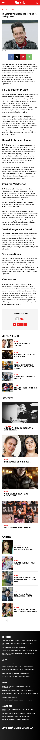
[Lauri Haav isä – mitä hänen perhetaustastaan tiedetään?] (7, 594)
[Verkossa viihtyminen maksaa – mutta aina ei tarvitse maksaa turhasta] (7, 365)
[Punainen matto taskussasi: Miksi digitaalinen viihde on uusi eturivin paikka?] (7, 578)
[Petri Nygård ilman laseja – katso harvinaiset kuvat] (7, 354)
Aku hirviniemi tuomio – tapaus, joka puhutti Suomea (17, 690)
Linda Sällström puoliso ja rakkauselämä (14, 647)
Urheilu (7, 525)
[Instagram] (18, 324)
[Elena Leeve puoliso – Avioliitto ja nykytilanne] (7, 387)
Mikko (22, 319)
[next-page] (6, 620)
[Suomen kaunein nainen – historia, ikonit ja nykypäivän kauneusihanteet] (7, 610)
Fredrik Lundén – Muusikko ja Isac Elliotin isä (25, 377)
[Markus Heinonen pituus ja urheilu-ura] (20, 512)
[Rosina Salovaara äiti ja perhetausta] (7, 343)
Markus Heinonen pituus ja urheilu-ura (17, 527)
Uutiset (17, 607)
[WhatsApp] (29, 57)
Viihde (12, 9)
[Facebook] (11, 57)
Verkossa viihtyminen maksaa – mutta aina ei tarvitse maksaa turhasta (24, 366)
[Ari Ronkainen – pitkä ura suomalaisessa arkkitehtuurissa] (20, 412)
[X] (17, 57)
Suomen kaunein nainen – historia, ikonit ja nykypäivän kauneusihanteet (25, 611)
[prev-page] (3, 620)
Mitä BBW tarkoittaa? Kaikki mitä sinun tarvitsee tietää (19, 713)
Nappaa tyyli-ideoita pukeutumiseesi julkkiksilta (16, 716)
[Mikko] (17, 319)
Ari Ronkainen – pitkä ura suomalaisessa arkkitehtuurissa (18, 429)
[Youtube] (25, 324)
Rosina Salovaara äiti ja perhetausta (22, 344)
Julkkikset (8, 426)
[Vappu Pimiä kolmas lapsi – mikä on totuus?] (7, 563)
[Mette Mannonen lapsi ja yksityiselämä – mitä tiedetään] (7, 547)
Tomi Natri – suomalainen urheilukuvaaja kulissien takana (19, 650)
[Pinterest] (23, 57)
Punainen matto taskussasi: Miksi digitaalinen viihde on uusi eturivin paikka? (25, 579)
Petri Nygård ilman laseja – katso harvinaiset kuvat (25, 355)
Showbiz (5, 9)
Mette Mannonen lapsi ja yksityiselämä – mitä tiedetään (23, 548)
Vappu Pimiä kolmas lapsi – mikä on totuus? (24, 564)
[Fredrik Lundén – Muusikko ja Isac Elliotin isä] (7, 376)
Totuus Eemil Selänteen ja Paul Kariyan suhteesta (17, 700)
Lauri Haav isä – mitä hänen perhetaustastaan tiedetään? (23, 595)
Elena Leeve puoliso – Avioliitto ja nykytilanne (25, 389)
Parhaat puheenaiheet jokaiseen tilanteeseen (15, 719)
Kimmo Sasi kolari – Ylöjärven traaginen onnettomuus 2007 (20, 693)
